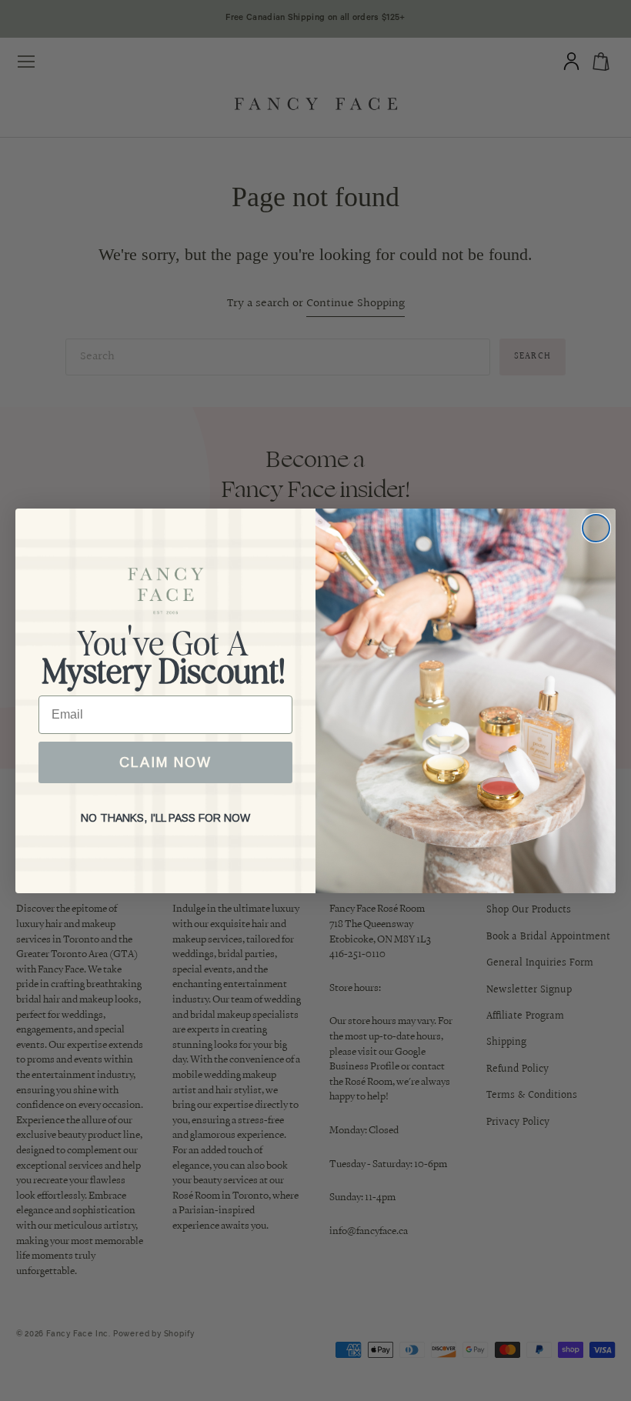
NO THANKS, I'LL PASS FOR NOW (165, 818)
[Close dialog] (596, 528)
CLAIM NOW (165, 762)
